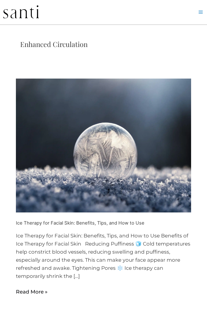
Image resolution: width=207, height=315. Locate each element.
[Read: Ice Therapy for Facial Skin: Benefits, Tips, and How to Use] (103, 145)
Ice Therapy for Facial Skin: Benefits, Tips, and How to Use (80, 223)
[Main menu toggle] (200, 12)
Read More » (31, 291)
